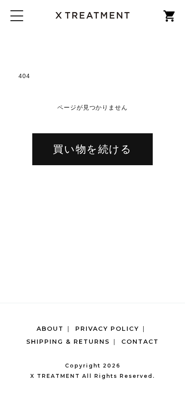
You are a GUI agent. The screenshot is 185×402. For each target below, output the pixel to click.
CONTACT (140, 341)
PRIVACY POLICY (107, 329)
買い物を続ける (92, 149)
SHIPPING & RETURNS (68, 341)
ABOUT (50, 329)
